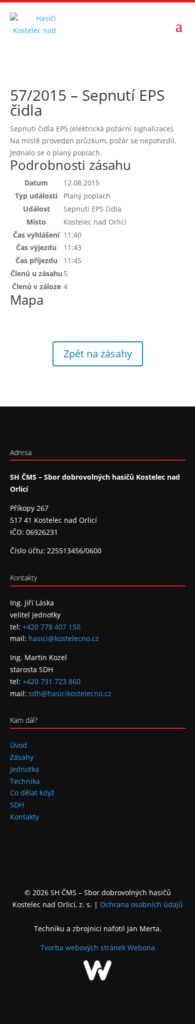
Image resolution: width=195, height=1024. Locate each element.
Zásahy (22, 757)
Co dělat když (32, 792)
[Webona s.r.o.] (98, 977)
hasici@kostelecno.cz (63, 638)
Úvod (18, 745)
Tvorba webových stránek (84, 947)
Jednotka (24, 769)
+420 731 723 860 (51, 681)
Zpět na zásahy (98, 353)
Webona (141, 947)
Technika (25, 781)
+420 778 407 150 (51, 627)
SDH (17, 804)
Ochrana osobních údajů (141, 904)
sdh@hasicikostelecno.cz (70, 693)
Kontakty (24, 817)
